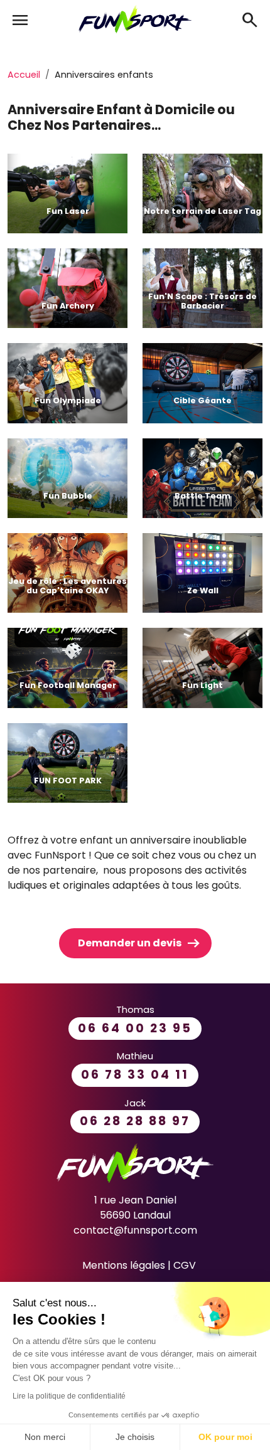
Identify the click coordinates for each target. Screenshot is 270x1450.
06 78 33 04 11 (135, 1074)
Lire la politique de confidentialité (69, 1396)
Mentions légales (123, 1265)
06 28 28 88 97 (135, 1121)
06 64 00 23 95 (135, 1028)
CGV (184, 1265)
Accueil (24, 74)
